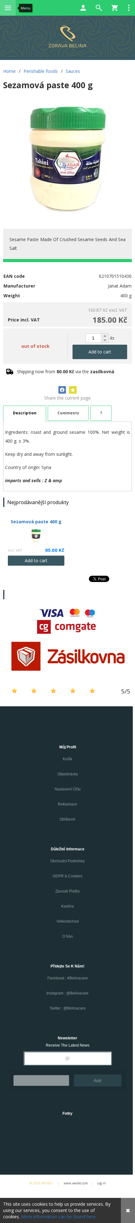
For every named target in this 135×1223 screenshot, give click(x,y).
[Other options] (128, 8)
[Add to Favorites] (73, 390)
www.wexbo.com (76, 1183)
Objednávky (67, 774)
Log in (101, 1183)
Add (97, 1080)
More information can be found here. (58, 1217)
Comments (68, 413)
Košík (67, 759)
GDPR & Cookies (67, 876)
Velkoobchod (68, 921)
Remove (41, 1080)
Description (24, 413)
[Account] (83, 8)
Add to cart (100, 352)
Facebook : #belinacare (67, 978)
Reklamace (67, 804)
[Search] (99, 8)
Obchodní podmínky (67, 861)
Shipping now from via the (65, 371)
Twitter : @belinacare (68, 1008)
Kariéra (67, 906)
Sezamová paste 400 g (36, 522)
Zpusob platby (67, 891)
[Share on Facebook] (62, 390)
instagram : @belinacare (67, 993)
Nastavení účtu (68, 789)
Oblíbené (67, 819)
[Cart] (114, 8)
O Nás (67, 936)
